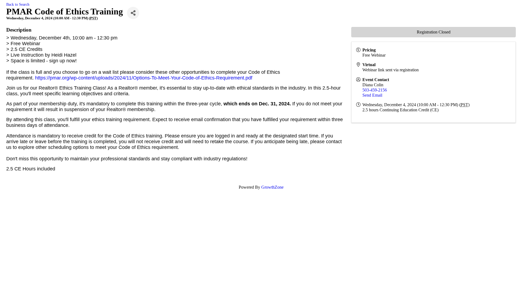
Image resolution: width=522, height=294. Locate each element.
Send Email (372, 95)
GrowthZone (272, 187)
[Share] (133, 13)
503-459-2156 (374, 90)
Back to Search (17, 4)
